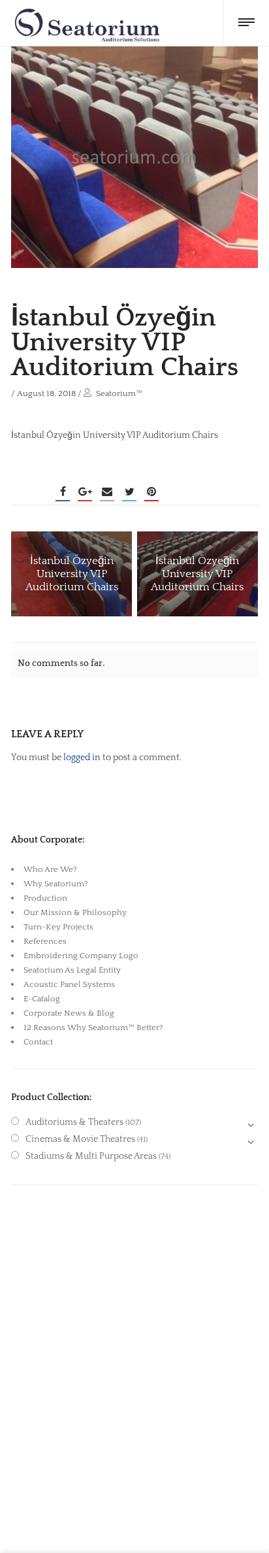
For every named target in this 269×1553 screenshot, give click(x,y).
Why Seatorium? (56, 883)
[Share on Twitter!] (129, 491)
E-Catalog (42, 998)
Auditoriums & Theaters (74, 1122)
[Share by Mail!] (107, 491)
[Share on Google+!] (85, 491)
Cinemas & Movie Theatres (80, 1139)
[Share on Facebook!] (62, 491)
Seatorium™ (119, 393)
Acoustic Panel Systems (69, 984)
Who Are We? (50, 869)
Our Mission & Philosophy (75, 912)
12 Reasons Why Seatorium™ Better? (93, 1027)
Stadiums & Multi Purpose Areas (91, 1156)
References (45, 941)
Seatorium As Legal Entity (72, 970)
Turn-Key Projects (58, 926)
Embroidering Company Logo (81, 955)
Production (45, 898)
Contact (38, 1041)
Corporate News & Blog (69, 1013)
